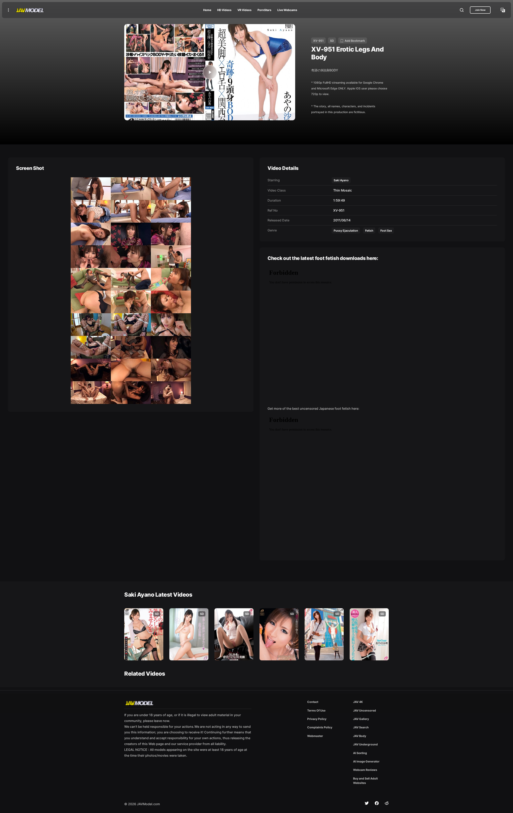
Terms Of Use (316, 710)
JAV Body (359, 736)
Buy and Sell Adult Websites (365, 781)
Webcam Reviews (365, 769)
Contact (312, 702)
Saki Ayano (341, 180)
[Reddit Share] (387, 803)
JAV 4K (358, 702)
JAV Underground (365, 744)
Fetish (369, 230)
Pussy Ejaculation (346, 230)
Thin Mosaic (342, 190)
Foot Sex (386, 230)
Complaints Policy (319, 727)
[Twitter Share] (367, 803)
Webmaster (315, 736)
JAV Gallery (361, 719)
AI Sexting (360, 753)
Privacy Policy (316, 719)
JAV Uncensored (364, 710)
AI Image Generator (366, 761)
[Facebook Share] (377, 803)
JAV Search (361, 727)
